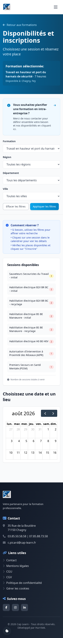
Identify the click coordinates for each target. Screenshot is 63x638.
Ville (5, 189)
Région (7, 157)
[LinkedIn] (24, 607)
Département (11, 173)
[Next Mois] (53, 413)
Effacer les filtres (16, 206)
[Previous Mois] (45, 413)
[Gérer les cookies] (7, 631)
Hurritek (40, 627)
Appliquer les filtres (44, 206)
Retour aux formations (22, 25)
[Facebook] (6, 607)
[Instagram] (15, 607)
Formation (9, 141)
